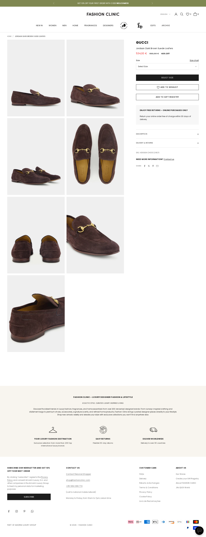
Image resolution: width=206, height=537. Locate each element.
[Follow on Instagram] (16, 511)
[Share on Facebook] (144, 166)
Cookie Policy (145, 496)
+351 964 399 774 (74, 486)
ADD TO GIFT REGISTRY (167, 97)
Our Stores (180, 474)
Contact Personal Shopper (78, 474)
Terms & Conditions (148, 487)
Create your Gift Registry (187, 478)
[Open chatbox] (199, 530)
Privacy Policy (145, 492)
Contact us (169, 159)
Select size (167, 77)
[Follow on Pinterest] (24, 511)
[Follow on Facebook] (8, 511)
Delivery (143, 478)
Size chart (194, 60)
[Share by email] (157, 166)
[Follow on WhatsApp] (32, 511)
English (164, 14)
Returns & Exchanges (149, 483)
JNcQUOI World (183, 487)
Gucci (142, 42)
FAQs (141, 474)
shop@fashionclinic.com (78, 480)
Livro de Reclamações (149, 501)
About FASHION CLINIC (186, 483)
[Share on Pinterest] (153, 166)
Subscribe (29, 497)
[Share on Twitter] (149, 166)
